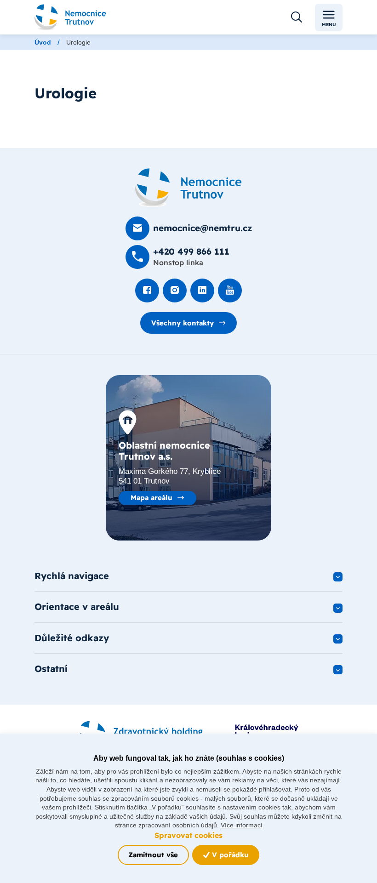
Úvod (42, 42)
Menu (329, 25)
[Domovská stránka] (188, 187)
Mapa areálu (151, 497)
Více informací (242, 825)
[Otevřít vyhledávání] (296, 17)
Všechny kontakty (182, 323)
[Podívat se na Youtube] (230, 290)
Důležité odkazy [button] (71, 638)
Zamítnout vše (153, 854)
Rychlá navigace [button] (71, 575)
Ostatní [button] (51, 668)
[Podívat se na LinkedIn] (202, 290)
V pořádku (229, 854)
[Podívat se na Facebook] (147, 290)
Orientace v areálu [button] (76, 606)
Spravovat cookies (188, 835)
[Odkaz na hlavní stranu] (70, 17)
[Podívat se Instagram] (175, 290)
